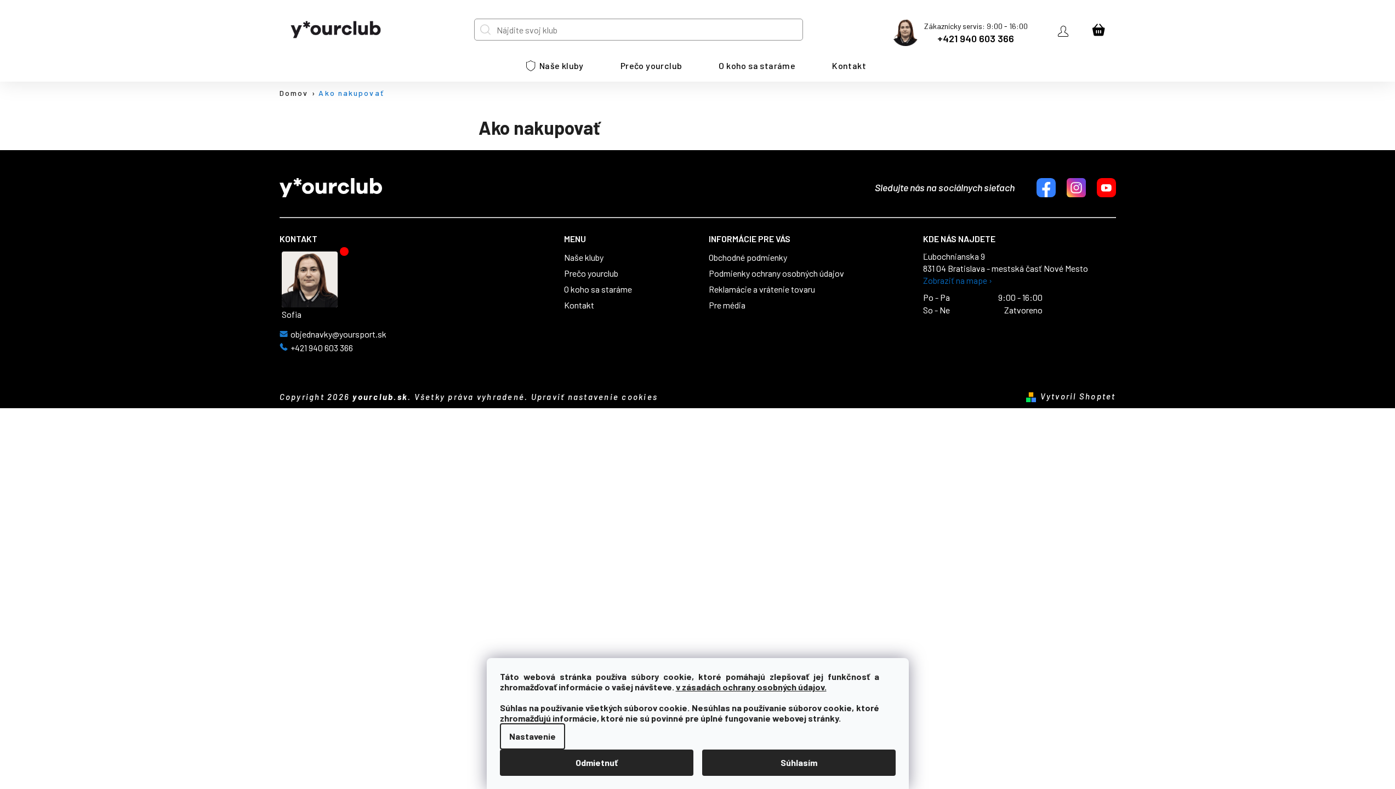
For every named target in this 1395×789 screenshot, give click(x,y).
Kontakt (579, 305)
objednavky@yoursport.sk (338, 334)
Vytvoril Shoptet (1078, 396)
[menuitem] (555, 66)
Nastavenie (532, 736)
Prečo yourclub (591, 273)
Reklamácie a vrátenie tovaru (762, 289)
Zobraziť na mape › (957, 280)
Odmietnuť (597, 762)
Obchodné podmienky (748, 257)
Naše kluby (583, 257)
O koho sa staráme (598, 289)
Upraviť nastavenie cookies (594, 397)
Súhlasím (799, 762)
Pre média (727, 305)
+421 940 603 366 (975, 38)
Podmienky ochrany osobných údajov (776, 273)
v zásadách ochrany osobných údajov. (751, 687)
